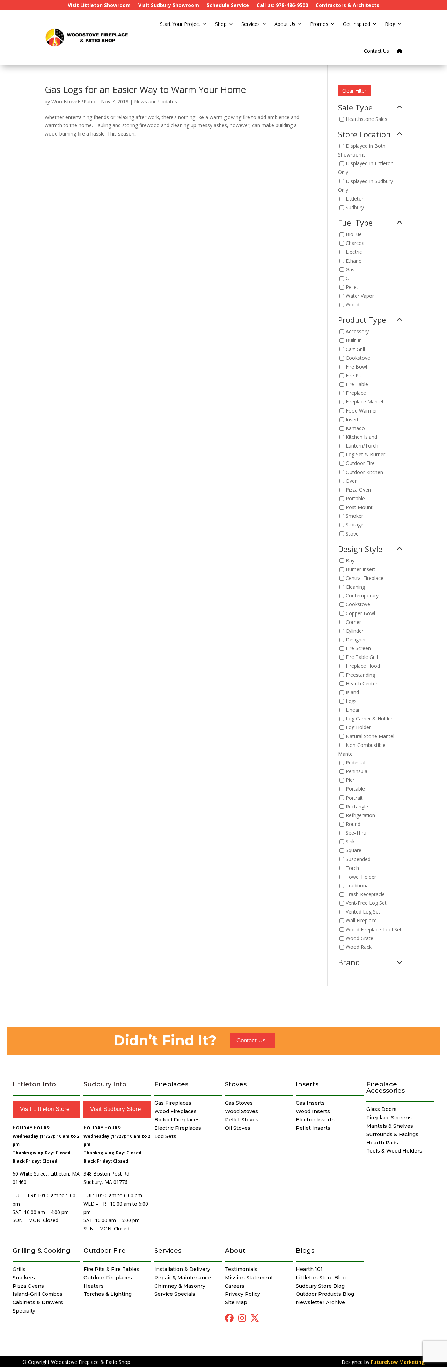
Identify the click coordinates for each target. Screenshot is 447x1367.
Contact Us (376, 51)
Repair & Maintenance (182, 1277)
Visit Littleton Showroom (99, 5)
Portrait (354, 797)
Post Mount (359, 507)
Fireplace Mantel (364, 402)
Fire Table (357, 384)
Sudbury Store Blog (320, 1286)
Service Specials (174, 1294)
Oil (349, 278)
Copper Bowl (360, 613)
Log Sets (165, 1136)
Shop (221, 24)
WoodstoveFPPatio (73, 101)
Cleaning (355, 586)
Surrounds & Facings (392, 1134)
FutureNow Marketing (398, 1362)
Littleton (355, 198)
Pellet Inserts (313, 1128)
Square (353, 850)
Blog (390, 24)
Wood (352, 304)
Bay (350, 560)
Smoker (354, 516)
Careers (234, 1286)
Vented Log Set (363, 912)
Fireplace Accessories (385, 1088)
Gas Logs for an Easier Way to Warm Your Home (145, 89)
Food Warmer (361, 410)
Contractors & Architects (347, 5)
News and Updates (155, 101)
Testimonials (241, 1269)
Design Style (360, 549)
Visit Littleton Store (44, 1109)
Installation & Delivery (182, 1269)
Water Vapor (360, 295)
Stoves (236, 1084)
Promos (319, 24)
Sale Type (355, 107)
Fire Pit (353, 375)
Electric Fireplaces (177, 1128)
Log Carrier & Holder (369, 718)
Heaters (93, 1286)
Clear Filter (354, 90)
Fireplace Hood (363, 666)
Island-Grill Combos (38, 1294)
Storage (355, 525)
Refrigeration (360, 815)
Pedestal (355, 762)
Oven (352, 481)
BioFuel (354, 234)
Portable (355, 498)
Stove (352, 533)
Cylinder (355, 630)
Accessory (357, 331)
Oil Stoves (237, 1128)
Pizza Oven (358, 489)
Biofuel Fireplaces (177, 1120)
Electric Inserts (315, 1120)
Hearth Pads (382, 1143)
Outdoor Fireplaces (107, 1277)
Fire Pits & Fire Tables (111, 1269)
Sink (350, 841)
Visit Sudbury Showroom (168, 5)
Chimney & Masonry (179, 1286)
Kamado (355, 428)
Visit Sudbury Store (115, 1109)
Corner (353, 622)
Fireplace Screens (389, 1117)
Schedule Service (228, 5)
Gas (350, 269)
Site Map (236, 1302)
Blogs (305, 1251)
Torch (352, 868)
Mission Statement (249, 1277)
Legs (351, 701)
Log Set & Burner (365, 454)
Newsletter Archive (320, 1302)
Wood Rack (359, 947)
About (235, 1251)
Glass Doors (381, 1109)
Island (352, 692)
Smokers (24, 1277)
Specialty (24, 1311)
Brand (349, 962)
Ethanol (354, 260)
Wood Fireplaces (175, 1111)
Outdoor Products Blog (325, 1294)
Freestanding (360, 674)
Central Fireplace (364, 578)
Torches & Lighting (107, 1294)
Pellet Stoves (241, 1120)
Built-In (354, 340)
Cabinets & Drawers (38, 1302)
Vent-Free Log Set (366, 903)
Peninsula (356, 771)
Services (250, 24)
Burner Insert (360, 569)
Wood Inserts (313, 1111)
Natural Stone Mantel (370, 736)
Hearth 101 (309, 1269)
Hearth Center (362, 683)
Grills (19, 1269)
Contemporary (362, 595)
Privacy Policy (242, 1294)
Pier (350, 780)
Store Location (364, 134)
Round (353, 824)
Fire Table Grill (362, 657)
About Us (284, 24)
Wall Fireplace (361, 920)
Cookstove (358, 358)
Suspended (358, 859)
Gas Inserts (310, 1103)
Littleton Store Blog (321, 1277)
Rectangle (357, 806)
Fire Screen (358, 648)
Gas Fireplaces (172, 1103)
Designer (356, 639)
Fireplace (356, 393)
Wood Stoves (241, 1111)
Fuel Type (355, 223)
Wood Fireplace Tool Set (374, 929)
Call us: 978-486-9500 (282, 5)
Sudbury (355, 207)
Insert (352, 419)
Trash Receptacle (365, 894)
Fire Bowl (356, 366)
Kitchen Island (361, 437)
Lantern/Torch (362, 446)
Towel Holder (361, 876)
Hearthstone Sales (366, 119)
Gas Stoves (239, 1103)
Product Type (362, 320)
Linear (353, 709)
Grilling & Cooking (42, 1251)
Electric (354, 252)
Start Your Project (180, 24)
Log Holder (358, 727)
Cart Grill (355, 349)
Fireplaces (171, 1084)
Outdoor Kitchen (364, 472)
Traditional (358, 885)
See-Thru (356, 832)
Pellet (352, 287)
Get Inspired (356, 24)
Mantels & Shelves (389, 1126)
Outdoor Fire (360, 463)
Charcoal (356, 243)
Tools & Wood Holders (394, 1151)
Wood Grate (359, 938)
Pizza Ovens (28, 1286)
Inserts (307, 1084)
